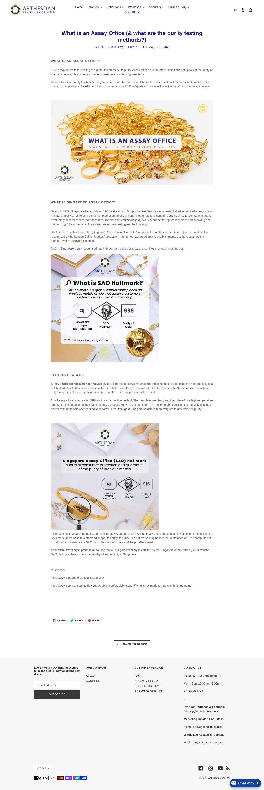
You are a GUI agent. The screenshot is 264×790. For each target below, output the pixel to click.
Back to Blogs (134, 644)
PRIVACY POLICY (147, 681)
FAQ (137, 675)
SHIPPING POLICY (147, 686)
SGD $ (42, 768)
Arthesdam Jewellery (219, 778)
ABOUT (91, 675)
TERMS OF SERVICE (149, 691)
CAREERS (93, 681)
